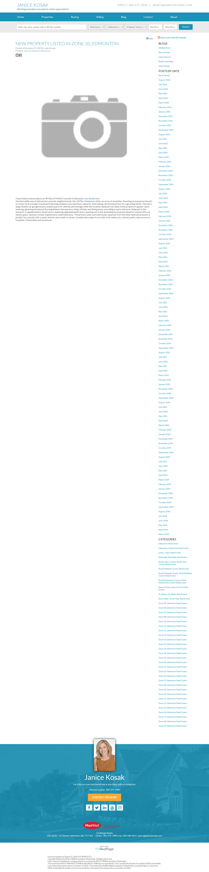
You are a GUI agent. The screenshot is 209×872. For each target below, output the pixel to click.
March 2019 (164, 479)
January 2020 (164, 434)
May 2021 (163, 366)
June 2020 (163, 411)
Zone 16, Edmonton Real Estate (173, 648)
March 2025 (164, 157)
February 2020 (165, 429)
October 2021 (165, 343)
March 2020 (164, 425)
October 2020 (165, 393)
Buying (75, 16)
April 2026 (163, 98)
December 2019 (166, 439)
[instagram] (120, 808)
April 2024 (163, 207)
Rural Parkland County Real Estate (174, 568)
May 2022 (163, 311)
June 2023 (163, 252)
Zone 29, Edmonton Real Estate (173, 689)
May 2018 (163, 525)
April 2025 (163, 152)
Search (185, 27)
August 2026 (164, 80)
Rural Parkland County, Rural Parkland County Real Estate (175, 574)
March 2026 (164, 102)
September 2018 (166, 507)
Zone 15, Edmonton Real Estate (173, 644)
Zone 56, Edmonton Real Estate (173, 712)
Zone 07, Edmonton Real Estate (173, 612)
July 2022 (163, 302)
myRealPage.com (104, 849)
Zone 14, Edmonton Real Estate (173, 639)
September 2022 (166, 293)
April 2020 (163, 420)
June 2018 (163, 520)
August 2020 (164, 402)
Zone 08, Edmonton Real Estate (173, 617)
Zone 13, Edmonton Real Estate (173, 635)
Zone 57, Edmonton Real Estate (173, 717)
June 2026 (163, 89)
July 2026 (163, 84)
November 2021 (166, 339)
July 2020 (163, 407)
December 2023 (166, 225)
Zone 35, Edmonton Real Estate (173, 694)
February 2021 (165, 380)
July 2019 (163, 461)
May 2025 (163, 148)
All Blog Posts (165, 48)
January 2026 (164, 111)
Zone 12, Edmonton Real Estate (173, 630)
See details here (92, 198)
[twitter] (97, 808)
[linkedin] (104, 808)
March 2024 (164, 211)
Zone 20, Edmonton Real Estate (173, 662)
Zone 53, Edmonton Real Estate (173, 703)
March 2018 (164, 534)
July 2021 (163, 357)
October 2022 (165, 289)
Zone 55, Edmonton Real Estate (173, 707)
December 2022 (166, 280)
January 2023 (164, 275)
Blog (123, 16)
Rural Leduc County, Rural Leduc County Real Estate (173, 563)
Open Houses (165, 57)
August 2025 (164, 134)
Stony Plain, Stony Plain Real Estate (174, 598)
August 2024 (164, 189)
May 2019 (163, 470)
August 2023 (164, 243)
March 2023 (164, 266)
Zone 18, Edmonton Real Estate (173, 653)
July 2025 (163, 139)
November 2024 (166, 175)
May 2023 (163, 257)
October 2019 (165, 448)
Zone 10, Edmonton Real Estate (173, 621)
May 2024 (163, 202)
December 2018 (166, 493)
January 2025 (164, 166)
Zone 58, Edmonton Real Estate (173, 721)
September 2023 (166, 239)
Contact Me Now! (104, 797)
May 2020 (163, 416)
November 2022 (166, 284)
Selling (100, 16)
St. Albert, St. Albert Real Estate (173, 594)
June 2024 (163, 198)
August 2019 (164, 457)
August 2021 (164, 352)
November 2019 (166, 443)
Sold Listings (164, 66)
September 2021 (166, 348)
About (173, 16)
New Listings (164, 52)
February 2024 (165, 216)
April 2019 (163, 475)
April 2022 (163, 316)
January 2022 (164, 330)
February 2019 (165, 484)
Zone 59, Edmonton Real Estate (173, 726)
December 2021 (166, 334)
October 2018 (165, 502)
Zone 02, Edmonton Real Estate (173, 603)
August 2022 (164, 298)
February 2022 (165, 325)
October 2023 (165, 234)
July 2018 (163, 516)
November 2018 (166, 498)
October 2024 (165, 180)
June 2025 (163, 143)
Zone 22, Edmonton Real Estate (173, 671)
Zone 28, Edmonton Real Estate (173, 685)
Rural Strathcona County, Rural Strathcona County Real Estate (172, 581)
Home (20, 16)
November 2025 (166, 121)
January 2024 (164, 220)
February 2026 (165, 107)
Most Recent (164, 75)
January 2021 (164, 384)
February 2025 (165, 161)
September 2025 (166, 130)
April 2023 (163, 261)
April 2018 (163, 529)
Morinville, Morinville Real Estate (173, 557)
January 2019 (164, 489)
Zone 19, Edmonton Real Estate (173, 657)
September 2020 (166, 398)
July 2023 (163, 248)
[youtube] (112, 808)
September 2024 (166, 184)
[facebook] (89, 808)
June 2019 (163, 466)
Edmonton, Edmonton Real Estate (174, 548)
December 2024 (166, 171)
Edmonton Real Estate (168, 543)
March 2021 (164, 375)
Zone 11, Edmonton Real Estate (173, 626)
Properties (47, 16)
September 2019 (166, 452)
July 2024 (163, 193)
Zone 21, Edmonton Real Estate (173, 667)
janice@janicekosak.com (172, 5)
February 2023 (165, 270)
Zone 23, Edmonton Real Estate (173, 676)
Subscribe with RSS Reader (173, 37)
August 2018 (164, 511)
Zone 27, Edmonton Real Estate (173, 680)
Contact (148, 16)
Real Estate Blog (166, 61)
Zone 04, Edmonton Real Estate (173, 608)
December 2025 (166, 116)
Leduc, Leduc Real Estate (170, 552)
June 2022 (163, 307)
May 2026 (163, 93)
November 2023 (166, 230)
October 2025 (165, 125)
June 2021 (163, 361)
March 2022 (164, 320)
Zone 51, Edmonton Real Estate (173, 698)
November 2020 (166, 389)
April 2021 (163, 370)
